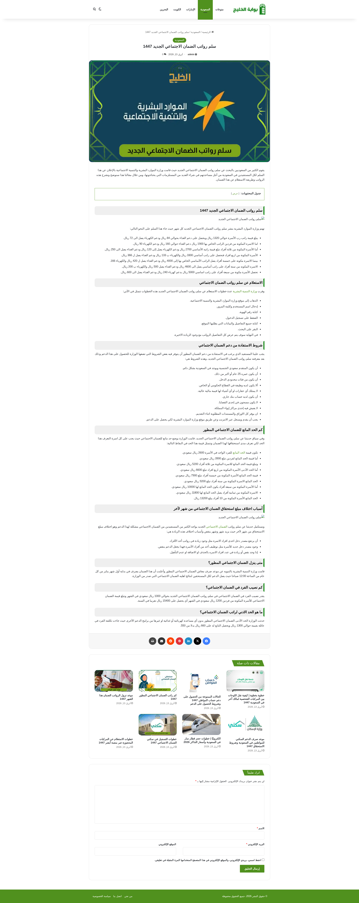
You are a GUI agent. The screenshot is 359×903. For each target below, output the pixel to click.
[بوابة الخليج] (249, 9)
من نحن (128, 896)
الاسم (260, 828)
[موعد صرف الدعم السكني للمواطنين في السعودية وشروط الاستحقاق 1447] (245, 724)
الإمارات (190, 9)
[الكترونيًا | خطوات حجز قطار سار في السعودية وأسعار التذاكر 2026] (201, 724)
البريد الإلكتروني (255, 844)
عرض (235, 193)
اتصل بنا (117, 896)
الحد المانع (239, 452)
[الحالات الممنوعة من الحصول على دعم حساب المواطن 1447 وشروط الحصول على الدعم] (201, 681)
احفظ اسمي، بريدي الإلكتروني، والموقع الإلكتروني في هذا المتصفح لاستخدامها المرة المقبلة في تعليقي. (207, 860)
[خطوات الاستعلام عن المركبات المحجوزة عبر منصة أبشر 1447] (114, 724)
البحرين (164, 9)
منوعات (219, 9)
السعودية (205, 9)
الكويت (177, 9)
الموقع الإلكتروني (167, 844)
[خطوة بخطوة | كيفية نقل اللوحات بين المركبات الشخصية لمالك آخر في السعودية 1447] (245, 681)
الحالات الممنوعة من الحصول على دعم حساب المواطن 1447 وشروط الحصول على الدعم (202, 700)
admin (191, 54)
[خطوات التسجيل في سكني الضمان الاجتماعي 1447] (158, 724)
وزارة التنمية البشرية (245, 291)
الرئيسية (206, 32)
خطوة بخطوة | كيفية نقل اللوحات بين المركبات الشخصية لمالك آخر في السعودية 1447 (246, 699)
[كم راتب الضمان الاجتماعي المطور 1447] (158, 681)
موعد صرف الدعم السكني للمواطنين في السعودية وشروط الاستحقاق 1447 (246, 743)
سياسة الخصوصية (102, 896)
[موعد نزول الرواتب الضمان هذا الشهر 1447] (114, 681)
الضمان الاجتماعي (216, 526)
